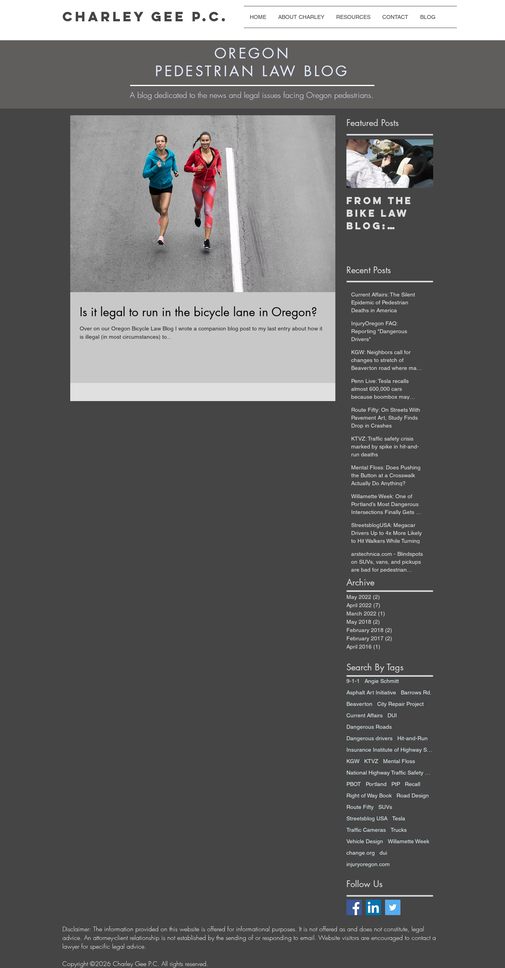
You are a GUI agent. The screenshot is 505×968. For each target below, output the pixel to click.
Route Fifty (360, 807)
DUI (392, 715)
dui (383, 853)
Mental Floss (399, 761)
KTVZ (371, 761)
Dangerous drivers (369, 738)
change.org (360, 853)
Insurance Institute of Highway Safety (389, 750)
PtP (395, 784)
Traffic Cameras (366, 830)
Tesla (398, 818)
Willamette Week (408, 841)
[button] (353, 17)
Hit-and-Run (412, 738)
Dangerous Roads (369, 727)
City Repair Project (400, 704)
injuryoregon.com (368, 864)
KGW (352, 761)
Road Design (413, 795)
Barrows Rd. (416, 692)
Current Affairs (364, 715)
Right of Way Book (369, 795)
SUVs (385, 807)
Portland (376, 784)
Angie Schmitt (382, 681)
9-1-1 (353, 681)
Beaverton (359, 704)
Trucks (399, 830)
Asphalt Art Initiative (371, 692)
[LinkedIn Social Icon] (373, 907)
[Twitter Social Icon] (392, 907)
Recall (412, 784)
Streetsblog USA (366, 818)
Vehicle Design (364, 841)
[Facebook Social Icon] (354, 907)
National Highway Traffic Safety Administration (389, 772)
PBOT (353, 784)
